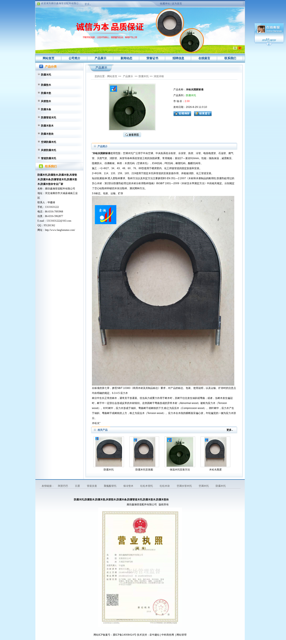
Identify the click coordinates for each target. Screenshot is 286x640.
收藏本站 (165, 3)
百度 (78, 485)
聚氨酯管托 (110, 485)
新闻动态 (126, 58)
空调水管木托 (184, 485)
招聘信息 (178, 58)
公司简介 (74, 58)
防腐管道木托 (48, 117)
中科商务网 (167, 634)
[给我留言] (203, 113)
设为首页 (177, 3)
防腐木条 (46, 109)
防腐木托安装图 (144, 469)
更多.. (88, 4)
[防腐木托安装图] (144, 452)
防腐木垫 (46, 93)
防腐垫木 (46, 84)
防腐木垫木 (47, 125)
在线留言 (204, 58)
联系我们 (230, 58)
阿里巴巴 (63, 485)
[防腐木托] (108, 452)
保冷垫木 (128, 485)
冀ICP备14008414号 (124, 634)
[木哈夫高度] (215, 452)
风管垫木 (46, 101)
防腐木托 (46, 74)
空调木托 (204, 485)
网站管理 (181, 634)
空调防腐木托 (48, 142)
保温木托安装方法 (180, 469)
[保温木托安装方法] (179, 452)
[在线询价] (183, 113)
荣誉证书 (152, 58)
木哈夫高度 (215, 469)
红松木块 (165, 485)
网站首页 (48, 58)
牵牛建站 (154, 634)
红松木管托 (146, 485)
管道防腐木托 (48, 158)
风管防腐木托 (48, 150)
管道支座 (92, 485)
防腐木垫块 (47, 133)
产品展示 (100, 58)
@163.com (65, 220)
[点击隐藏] (269, 45)
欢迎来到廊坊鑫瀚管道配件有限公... (61, 1)
